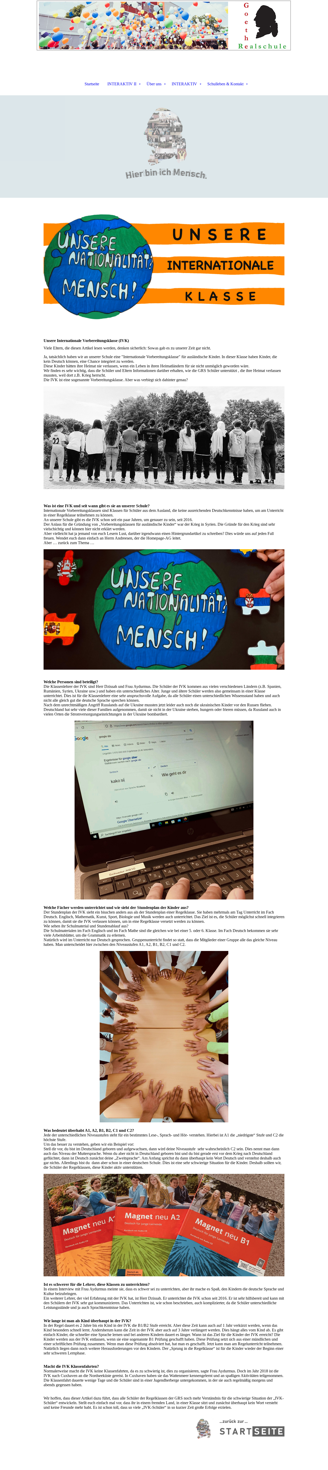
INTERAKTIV (184, 84)
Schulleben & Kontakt (225, 84)
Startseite (92, 84)
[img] (164, 25)
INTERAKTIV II (121, 84)
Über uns (154, 84)
